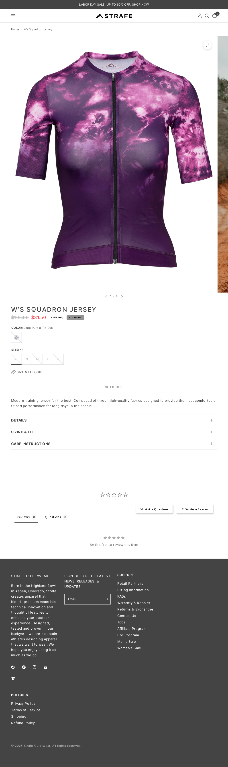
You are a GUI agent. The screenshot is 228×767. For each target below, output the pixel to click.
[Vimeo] (16, 678)
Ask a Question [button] (156, 509)
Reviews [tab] (23, 517)
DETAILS (18, 420)
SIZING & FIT (22, 432)
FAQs (121, 596)
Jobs (121, 622)
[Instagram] (38, 667)
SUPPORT (125, 574)
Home (15, 29)
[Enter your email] (106, 599)
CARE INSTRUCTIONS (30, 444)
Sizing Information (133, 590)
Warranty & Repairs (133, 603)
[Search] (207, 15)
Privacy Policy (23, 703)
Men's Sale (126, 641)
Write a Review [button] (197, 509)
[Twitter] (27, 667)
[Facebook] (16, 667)
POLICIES (19, 695)
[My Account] (199, 15)
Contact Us (126, 616)
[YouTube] (48, 668)
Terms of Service (26, 710)
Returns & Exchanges (135, 609)
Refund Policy (23, 723)
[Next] (122, 296)
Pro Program (128, 635)
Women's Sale (129, 648)
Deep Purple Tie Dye (16, 337)
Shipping (18, 716)
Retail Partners (130, 583)
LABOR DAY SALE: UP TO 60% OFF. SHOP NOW (114, 4)
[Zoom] (207, 45)
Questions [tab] (53, 517)
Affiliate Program (132, 628)
